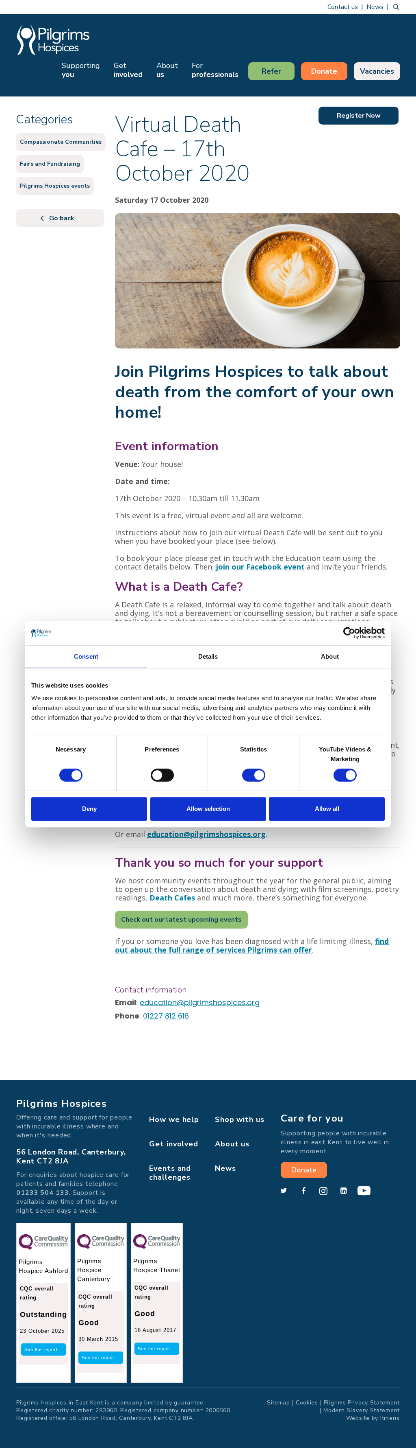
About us (232, 1143)
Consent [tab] (86, 656)
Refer (271, 71)
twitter (283, 1191)
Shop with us (239, 1119)
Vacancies (377, 71)
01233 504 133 (42, 1192)
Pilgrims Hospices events (55, 186)
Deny (89, 808)
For (215, 70)
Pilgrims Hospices (53, 39)
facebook (303, 1191)
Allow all (327, 808)
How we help (174, 1119)
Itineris (390, 1418)
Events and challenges (170, 1173)
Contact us (342, 6)
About (167, 70)
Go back (61, 218)
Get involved (173, 1143)
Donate (324, 71)
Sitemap (278, 1402)
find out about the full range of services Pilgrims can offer (252, 945)
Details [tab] (208, 656)
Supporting (81, 70)
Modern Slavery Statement (361, 1410)
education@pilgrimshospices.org (200, 1002)
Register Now (359, 115)
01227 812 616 (166, 1016)
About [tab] (330, 656)
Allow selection (208, 808)
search (396, 7)
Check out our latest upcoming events (181, 919)
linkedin (343, 1191)
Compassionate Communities (61, 142)
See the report (41, 1349)
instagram (323, 1191)
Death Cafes (172, 898)
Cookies (307, 1402)
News (375, 6)
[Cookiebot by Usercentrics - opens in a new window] (349, 633)
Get (128, 70)
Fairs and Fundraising (50, 164)
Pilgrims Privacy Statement (362, 1402)
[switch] (162, 775)
